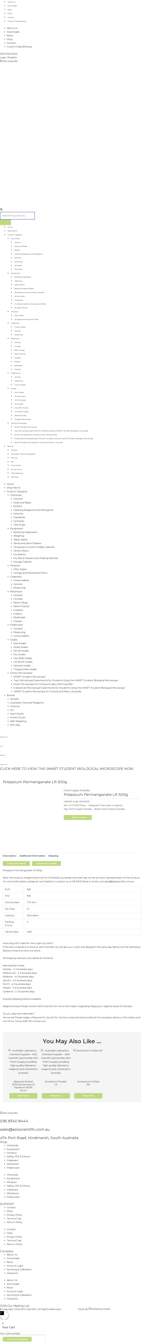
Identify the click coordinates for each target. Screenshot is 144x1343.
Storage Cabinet (21, 308)
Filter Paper (19, 315)
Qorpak (14, 450)
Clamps (17, 369)
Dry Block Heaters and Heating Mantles (30, 304)
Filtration (14, 312)
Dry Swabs (18, 404)
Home (10, 227)
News (10, 10)
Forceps (17, 346)
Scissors (17, 362)
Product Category (15, 235)
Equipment (15, 273)
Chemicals (15, 238)
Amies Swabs (19, 396)
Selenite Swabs (20, 415)
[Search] (5, 222)
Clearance (12, 1273)
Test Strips (18, 269)
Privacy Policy (14, 1215)
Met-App (14, 477)
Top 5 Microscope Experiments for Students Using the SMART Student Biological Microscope (51, 431)
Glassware (15, 323)
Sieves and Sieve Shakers (24, 288)
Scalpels (17, 358)
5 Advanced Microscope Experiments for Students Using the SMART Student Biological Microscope (53, 438)
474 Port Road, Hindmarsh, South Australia (39, 1138)
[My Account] (1, 732)
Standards (18, 262)
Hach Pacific (16, 465)
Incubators (18, 300)
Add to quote (79, 817)
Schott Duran (16, 469)
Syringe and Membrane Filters (26, 319)
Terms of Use (14, 1218)
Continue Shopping (17, 1339)
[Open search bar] (1, 210)
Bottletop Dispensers (22, 277)
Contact (11, 17)
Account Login (15, 1265)
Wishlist (2, 755)
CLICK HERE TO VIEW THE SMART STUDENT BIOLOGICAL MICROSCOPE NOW (66, 769)
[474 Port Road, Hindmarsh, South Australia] (1, 1133)
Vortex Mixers (19, 296)
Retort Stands (19, 354)
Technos (14, 458)
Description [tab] (9, 855)
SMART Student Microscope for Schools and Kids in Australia (38, 442)
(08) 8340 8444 (14, 1121)
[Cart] (1, 741)
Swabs (13, 388)
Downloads (12, 6)
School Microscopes (18, 423)
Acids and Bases (20, 246)
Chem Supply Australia (76, 790)
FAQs (10, 13)
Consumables (19, 327)
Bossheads (18, 365)
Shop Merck (12, 231)
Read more (23, 1095)
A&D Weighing (17, 473)
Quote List (3, 764)
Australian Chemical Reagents (23, 454)
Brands (10, 446)
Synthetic (18, 265)
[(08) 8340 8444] (1, 1117)
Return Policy (14, 1222)
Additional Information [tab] (32, 855)
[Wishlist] (0, 750)
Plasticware (15, 373)
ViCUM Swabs (20, 400)
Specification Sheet (46, 863)
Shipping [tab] (53, 855)
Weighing (18, 281)
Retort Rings (19, 350)
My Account (4, 737)
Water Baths (19, 285)
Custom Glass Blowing (17, 21)
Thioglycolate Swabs (22, 419)
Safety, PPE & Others (18, 1156)
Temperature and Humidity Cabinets (29, 292)
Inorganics (117, 805)
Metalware (15, 339)
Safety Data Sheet (16, 863)
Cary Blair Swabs (21, 408)
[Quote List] (1, 759)
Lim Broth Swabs (21, 411)
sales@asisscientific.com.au (25, 1129)
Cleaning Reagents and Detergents (28, 254)
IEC (12, 462)
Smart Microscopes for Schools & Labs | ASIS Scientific (35, 435)
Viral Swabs (19, 392)
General (17, 242)
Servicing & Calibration (19, 1269)
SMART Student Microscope (25, 427)
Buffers (17, 250)
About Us (11, 2)
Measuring (18, 335)
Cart (1, 746)
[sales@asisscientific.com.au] (1, 1125)
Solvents (17, 258)
